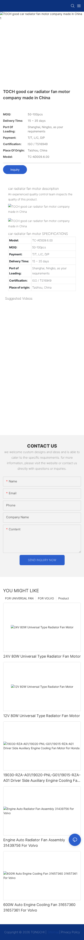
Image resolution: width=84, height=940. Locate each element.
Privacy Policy (70, 932)
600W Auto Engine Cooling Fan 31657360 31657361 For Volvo (39, 907)
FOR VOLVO (46, 598)
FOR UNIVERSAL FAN (19, 598)
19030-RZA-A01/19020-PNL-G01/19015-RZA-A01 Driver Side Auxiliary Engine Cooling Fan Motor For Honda (42, 778)
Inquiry (15, 169)
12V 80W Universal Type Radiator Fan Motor (41, 716)
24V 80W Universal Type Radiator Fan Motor (42, 656)
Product (63, 598)
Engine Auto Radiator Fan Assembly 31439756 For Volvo (34, 843)
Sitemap (53, 932)
